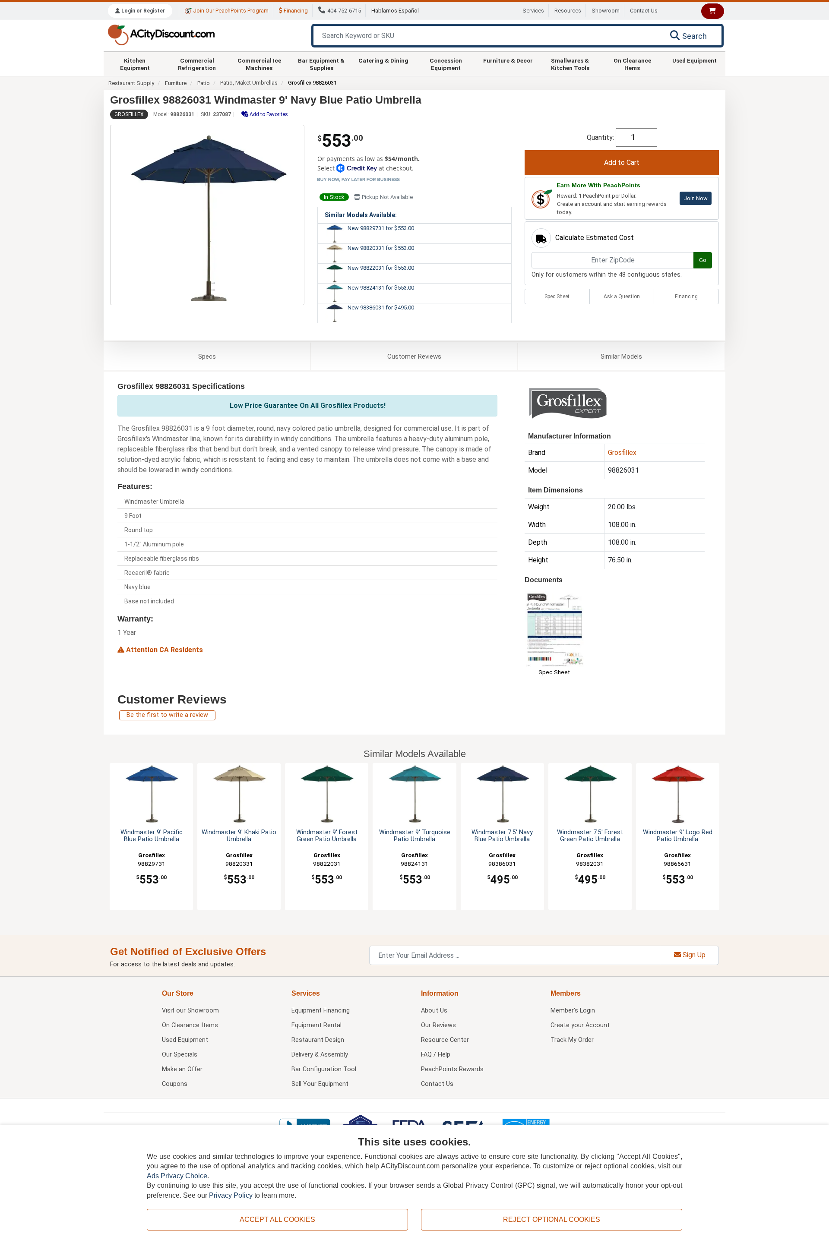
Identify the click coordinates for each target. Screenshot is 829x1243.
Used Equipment (694, 60)
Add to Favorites (268, 114)
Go (702, 260)
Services (533, 10)
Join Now (695, 198)
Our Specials (179, 1054)
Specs (207, 356)
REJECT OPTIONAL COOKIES (551, 1219)
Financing (295, 10)
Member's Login (573, 1010)
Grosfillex (129, 114)
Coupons (174, 1084)
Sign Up (693, 955)
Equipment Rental (316, 1025)
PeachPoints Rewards (452, 1069)
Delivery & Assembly (319, 1054)
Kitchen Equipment (135, 64)
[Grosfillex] (568, 403)
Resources (567, 10)
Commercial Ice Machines (259, 64)
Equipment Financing (320, 1010)
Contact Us (644, 10)
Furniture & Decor (508, 60)
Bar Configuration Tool (323, 1069)
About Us (434, 1010)
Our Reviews (438, 1025)
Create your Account (580, 1025)
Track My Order (572, 1040)
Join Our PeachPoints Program (230, 10)
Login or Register (142, 11)
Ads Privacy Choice (177, 1176)
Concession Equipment (446, 64)
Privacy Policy (231, 1195)
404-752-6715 (344, 10)
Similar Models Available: (361, 214)
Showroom (606, 10)
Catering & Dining (383, 60)
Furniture (176, 83)
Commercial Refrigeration (197, 64)
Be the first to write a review (167, 715)
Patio (203, 83)
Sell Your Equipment (319, 1084)
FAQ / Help (435, 1054)
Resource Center (445, 1040)
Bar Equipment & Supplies (321, 64)
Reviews (414, 356)
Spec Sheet (557, 296)
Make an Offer (182, 1069)
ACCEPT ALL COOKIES (277, 1219)
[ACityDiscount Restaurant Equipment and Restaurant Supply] (161, 34)
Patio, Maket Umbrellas (249, 82)
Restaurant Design (317, 1040)
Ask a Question (622, 296)
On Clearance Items (632, 64)
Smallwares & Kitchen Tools (570, 64)
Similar (621, 356)
